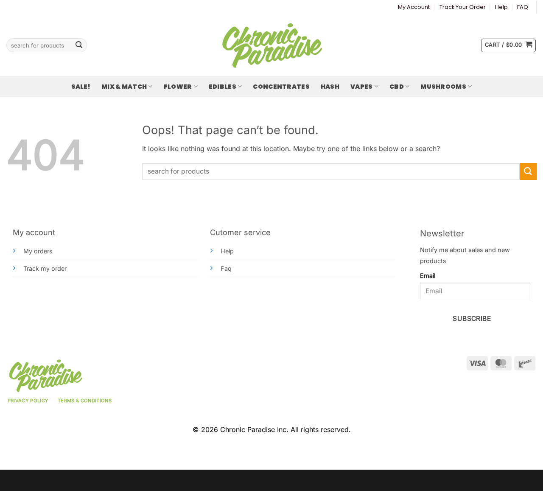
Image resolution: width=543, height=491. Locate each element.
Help (501, 7)
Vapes (361, 86)
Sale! (80, 86)
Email (427, 275)
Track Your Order (462, 7)
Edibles (222, 86)
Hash (330, 86)
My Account (414, 7)
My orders (38, 251)
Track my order (45, 268)
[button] (508, 45)
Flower (178, 86)
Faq (226, 268)
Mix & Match (124, 86)
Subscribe (472, 318)
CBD (396, 86)
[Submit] (79, 45)
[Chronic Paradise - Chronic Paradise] (271, 45)
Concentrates (281, 86)
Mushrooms (443, 86)
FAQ (522, 7)
